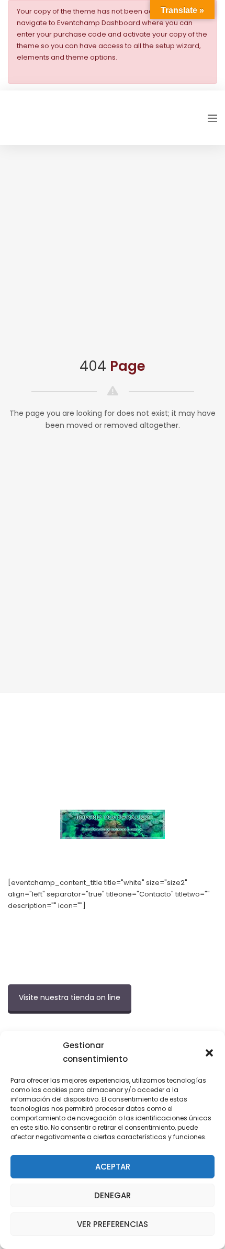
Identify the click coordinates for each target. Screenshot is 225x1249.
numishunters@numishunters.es (62, 929)
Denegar (112, 1195)
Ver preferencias (112, 1224)
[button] (209, 1052)
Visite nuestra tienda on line (69, 997)
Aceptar (112, 1166)
